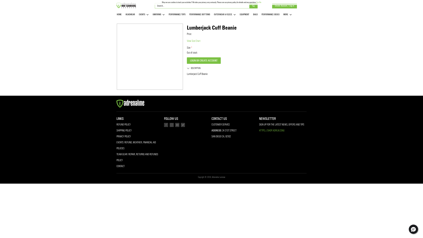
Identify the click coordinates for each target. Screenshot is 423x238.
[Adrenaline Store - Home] (126, 5)
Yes (257, 2)
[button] (413, 229)
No (260, 2)
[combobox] (201, 5)
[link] (119, 14)
